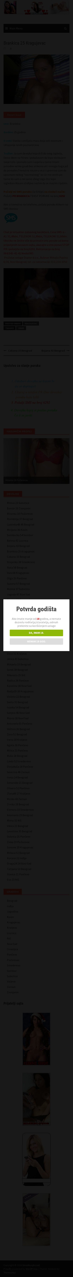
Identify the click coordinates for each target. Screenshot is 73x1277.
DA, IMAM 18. (36, 632)
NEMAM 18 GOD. (36, 641)
